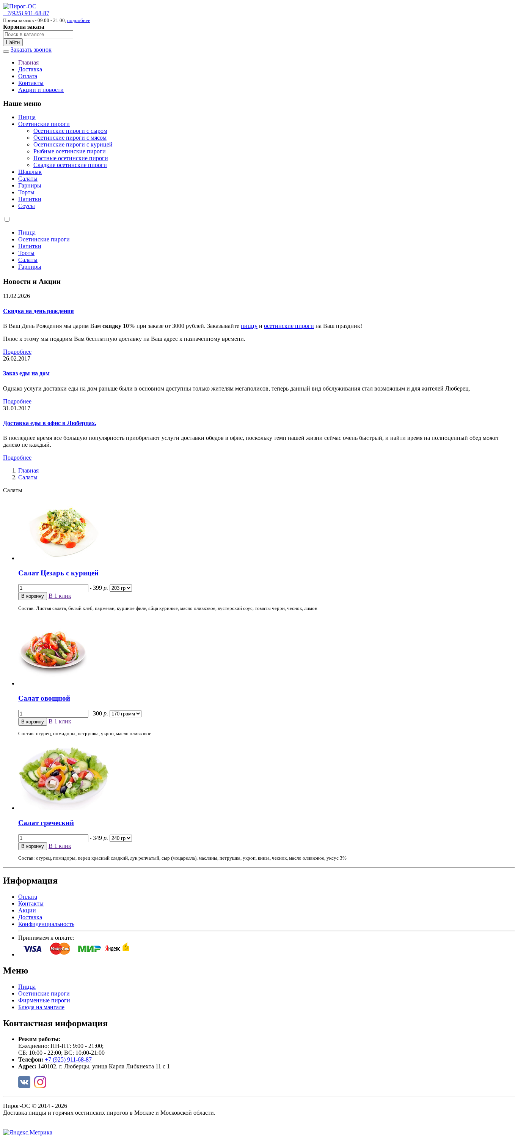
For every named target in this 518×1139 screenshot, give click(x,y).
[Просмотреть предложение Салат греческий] (63, 808)
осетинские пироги (289, 326)
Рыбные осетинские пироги (69, 151)
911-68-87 (26, 13)
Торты (26, 192)
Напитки (29, 199)
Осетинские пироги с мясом (70, 137)
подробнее (78, 20)
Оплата (27, 76)
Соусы (26, 206)
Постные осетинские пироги (70, 158)
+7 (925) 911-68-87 (68, 1059)
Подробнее (17, 351)
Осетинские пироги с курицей (73, 144)
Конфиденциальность (46, 924)
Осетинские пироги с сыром (70, 131)
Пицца (27, 117)
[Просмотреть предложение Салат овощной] (52, 683)
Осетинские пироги (44, 124)
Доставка (30, 69)
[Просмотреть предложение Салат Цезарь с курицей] (63, 558)
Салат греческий (46, 823)
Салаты (28, 178)
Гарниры (29, 185)
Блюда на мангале (41, 1007)
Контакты (31, 83)
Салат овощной (44, 698)
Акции (27, 910)
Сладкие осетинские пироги (70, 165)
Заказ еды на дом (26, 373)
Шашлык (30, 172)
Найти (13, 42)
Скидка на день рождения (38, 311)
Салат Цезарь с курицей (58, 573)
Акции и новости (41, 90)
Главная (28, 62)
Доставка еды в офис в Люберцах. (49, 423)
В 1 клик (60, 595)
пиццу (249, 326)
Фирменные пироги (44, 1000)
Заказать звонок (31, 49)
